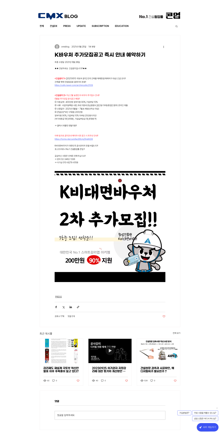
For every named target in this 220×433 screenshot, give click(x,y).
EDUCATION (122, 26)
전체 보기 (176, 333)
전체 (42, 26)
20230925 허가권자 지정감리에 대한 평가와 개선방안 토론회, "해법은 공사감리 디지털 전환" (109, 370)
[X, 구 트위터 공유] (63, 307)
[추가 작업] (163, 46)
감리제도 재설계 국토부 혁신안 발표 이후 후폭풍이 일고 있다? (61, 370)
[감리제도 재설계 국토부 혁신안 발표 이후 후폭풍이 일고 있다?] (61, 351)
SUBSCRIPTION (100, 26)
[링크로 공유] (78, 307)
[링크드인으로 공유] (70, 307)
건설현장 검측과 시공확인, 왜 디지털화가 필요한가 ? (157, 370)
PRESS (67, 26)
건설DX (53, 26)
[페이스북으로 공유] (56, 307)
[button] (176, 26)
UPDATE (81, 26)
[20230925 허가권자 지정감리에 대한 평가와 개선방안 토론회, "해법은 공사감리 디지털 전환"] (110, 351)
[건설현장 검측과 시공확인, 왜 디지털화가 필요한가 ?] (158, 351)
